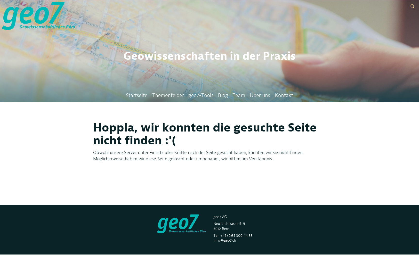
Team (239, 95)
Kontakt (284, 95)
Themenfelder (168, 95)
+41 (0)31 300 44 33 (236, 235)
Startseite (136, 95)
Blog (223, 95)
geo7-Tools (200, 95)
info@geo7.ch (224, 240)
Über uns (260, 95)
